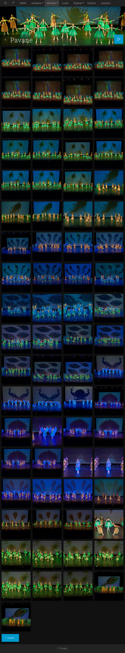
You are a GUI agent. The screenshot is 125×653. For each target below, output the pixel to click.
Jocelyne (36, 3)
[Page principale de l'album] (13, 3)
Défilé (23, 3)
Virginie (77, 3)
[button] (6, 646)
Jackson (106, 3)
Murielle (51, 3)
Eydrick (92, 3)
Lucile (65, 3)
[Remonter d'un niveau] (5, 40)
